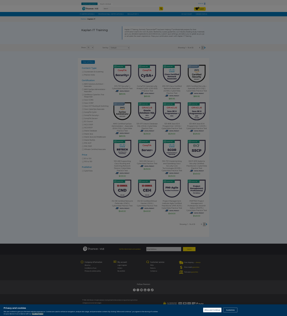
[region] (143, 310)
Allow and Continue (212, 310)
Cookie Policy (37, 314)
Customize (230, 310)
